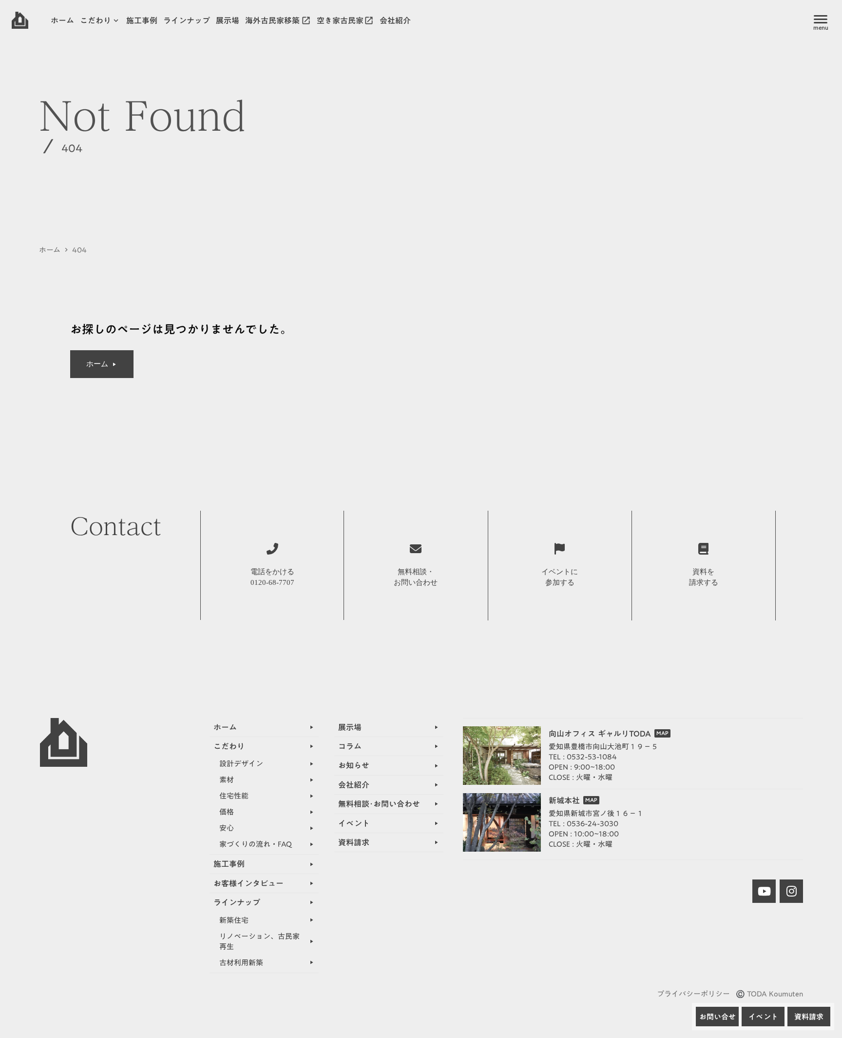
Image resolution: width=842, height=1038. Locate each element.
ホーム (49, 250)
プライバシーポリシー (693, 994)
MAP (662, 733)
